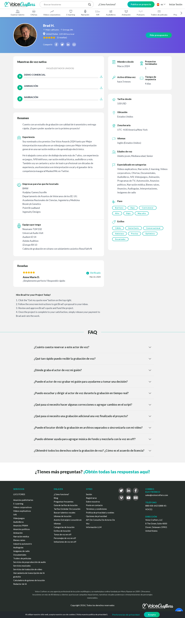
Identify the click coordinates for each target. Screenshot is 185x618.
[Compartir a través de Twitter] (62, 44)
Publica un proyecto (141, 4)
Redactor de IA (20, 584)
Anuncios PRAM (20, 525)
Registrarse (91, 498)
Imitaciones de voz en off (65, 542)
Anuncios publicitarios (23, 500)
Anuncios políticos (21, 529)
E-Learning (18, 503)
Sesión (89, 494)
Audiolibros (111, 15)
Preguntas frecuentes (63, 501)
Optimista (150, 234)
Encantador (120, 239)
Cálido (118, 228)
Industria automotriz (22, 544)
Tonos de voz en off (62, 534)
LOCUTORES (19, 494)
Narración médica (21, 536)
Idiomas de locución (62, 516)
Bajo (133, 208)
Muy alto (142, 213)
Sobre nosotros (93, 501)
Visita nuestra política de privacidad (91, 614)
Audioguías (18, 547)
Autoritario (133, 228)
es (162, 4)
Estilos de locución (62, 531)
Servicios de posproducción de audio (29, 562)
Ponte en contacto (94, 505)
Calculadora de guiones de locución (29, 580)
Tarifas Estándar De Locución (67, 509)
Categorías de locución (64, 527)
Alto (117, 213)
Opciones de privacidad (96, 516)
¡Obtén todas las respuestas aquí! (116, 471)
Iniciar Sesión (175, 4)
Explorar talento (17, 15)
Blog (56, 498)
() (62, 37)
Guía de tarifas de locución (66, 505)
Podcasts (141, 15)
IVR (97, 15)
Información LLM (93, 527)
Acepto (152, 614)
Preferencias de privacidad (125, 614)
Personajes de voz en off (65, 538)
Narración (85, 15)
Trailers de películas (159, 15)
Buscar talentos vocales (64, 512)
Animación (126, 15)
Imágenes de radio (21, 551)
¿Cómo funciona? (107, 4)
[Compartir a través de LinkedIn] (68, 44)
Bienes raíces (19, 540)
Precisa (134, 234)
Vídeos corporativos (51, 15)
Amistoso (119, 234)
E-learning (70, 15)
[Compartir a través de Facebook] (56, 44)
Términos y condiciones (96, 509)
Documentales (19, 555)
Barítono (119, 208)
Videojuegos (19, 518)
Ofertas (33, 15)
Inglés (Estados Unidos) (60, 68)
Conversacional (153, 228)
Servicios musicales (22, 565)
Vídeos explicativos (22, 511)
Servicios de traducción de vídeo (27, 569)
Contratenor (148, 208)
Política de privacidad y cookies (100, 512)
